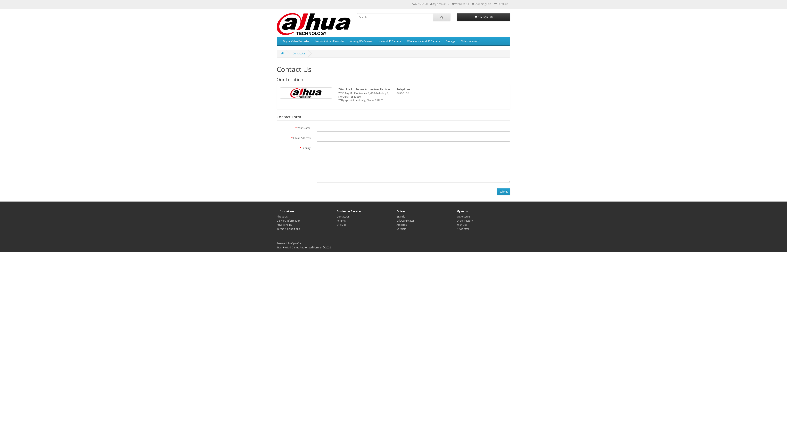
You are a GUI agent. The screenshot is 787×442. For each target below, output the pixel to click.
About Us (282, 216)
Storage (450, 41)
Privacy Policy (284, 225)
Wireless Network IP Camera (423, 41)
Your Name (303, 128)
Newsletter (463, 229)
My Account (463, 216)
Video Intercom (470, 41)
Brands (401, 216)
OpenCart (297, 243)
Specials (401, 229)
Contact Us (299, 53)
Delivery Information (288, 220)
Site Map (342, 225)
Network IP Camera (390, 41)
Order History (465, 220)
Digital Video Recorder (296, 41)
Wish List (462, 225)
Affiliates (402, 225)
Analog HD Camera (361, 41)
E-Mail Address (301, 138)
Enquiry (306, 148)
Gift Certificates (405, 220)
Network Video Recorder (329, 41)
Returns (341, 220)
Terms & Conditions (288, 229)
